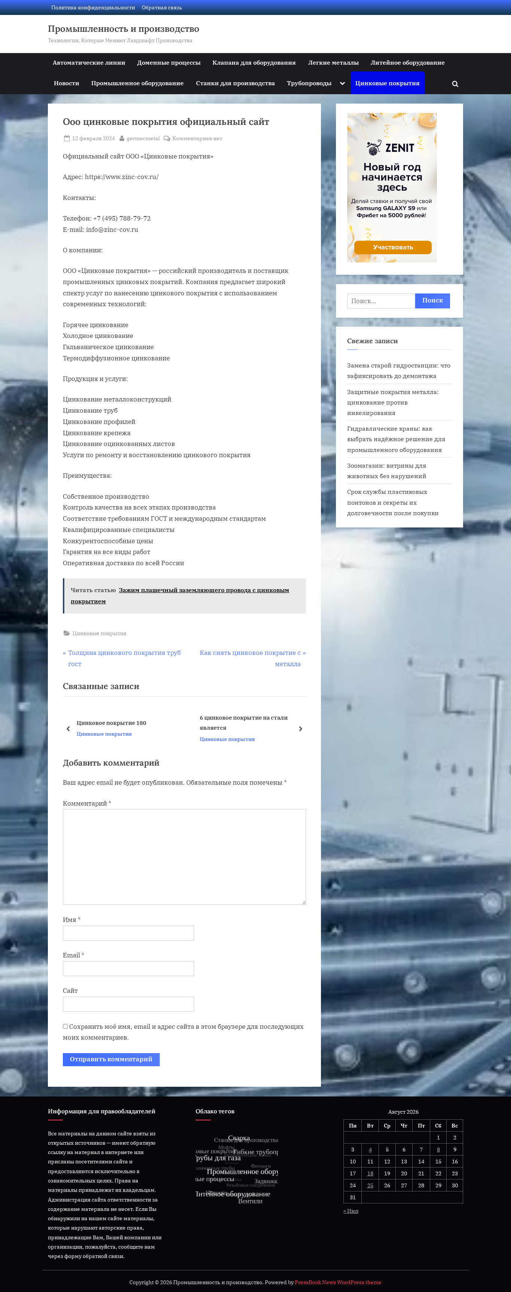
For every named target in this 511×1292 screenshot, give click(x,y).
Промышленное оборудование (137, 83)
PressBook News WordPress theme (338, 1282)
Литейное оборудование (408, 62)
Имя (72, 920)
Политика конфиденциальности (93, 7)
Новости (66, 83)
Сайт (70, 991)
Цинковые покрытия (387, 83)
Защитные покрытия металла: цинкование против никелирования (393, 402)
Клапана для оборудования (254, 62)
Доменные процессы (169, 62)
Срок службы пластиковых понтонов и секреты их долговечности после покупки (393, 502)
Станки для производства (235, 83)
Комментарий (87, 803)
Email (74, 955)
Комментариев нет (197, 138)
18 (370, 1173)
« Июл (350, 1210)
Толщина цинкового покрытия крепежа (244, 722)
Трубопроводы (309, 83)
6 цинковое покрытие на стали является (121, 722)
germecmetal (143, 138)
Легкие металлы (333, 62)
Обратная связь (162, 7)
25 (370, 1185)
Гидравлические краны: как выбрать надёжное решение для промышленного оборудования (396, 438)
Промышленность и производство (123, 28)
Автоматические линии (89, 62)
